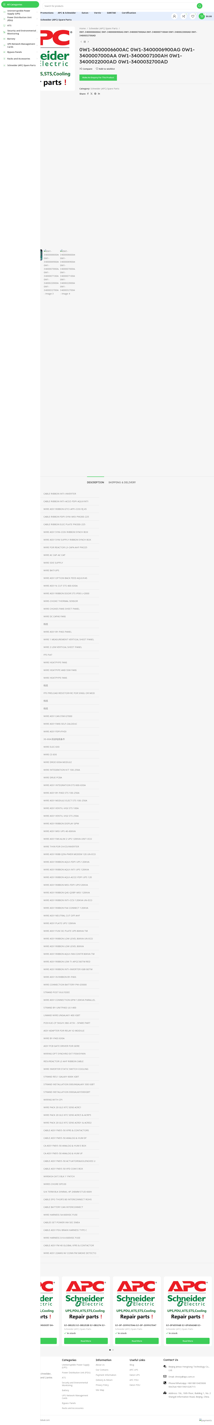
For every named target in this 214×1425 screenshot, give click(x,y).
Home (82, 28)
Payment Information (106, 1375)
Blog (132, 1364)
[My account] (174, 16)
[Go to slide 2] (113, 1350)
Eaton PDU (135, 1385)
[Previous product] (81, 42)
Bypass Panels (69, 1403)
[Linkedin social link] (99, 94)
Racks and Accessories (73, 1408)
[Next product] (88, 42)
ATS (64, 1377)
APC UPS (134, 1369)
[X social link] (91, 94)
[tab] (95, 480)
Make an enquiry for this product (98, 77)
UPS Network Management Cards (75, 1396)
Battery (65, 1390)
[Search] (199, 6)
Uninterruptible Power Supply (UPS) (75, 1366)
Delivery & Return (104, 1380)
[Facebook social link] (88, 94)
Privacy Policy (102, 1385)
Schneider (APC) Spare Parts (103, 28)
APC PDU (134, 1380)
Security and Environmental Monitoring (75, 1384)
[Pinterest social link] (95, 94)
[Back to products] (84, 42)
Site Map (100, 1390)
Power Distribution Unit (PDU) (76, 1372)
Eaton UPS (135, 1375)
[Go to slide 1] (110, 1350)
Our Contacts (102, 1369)
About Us (100, 1364)
